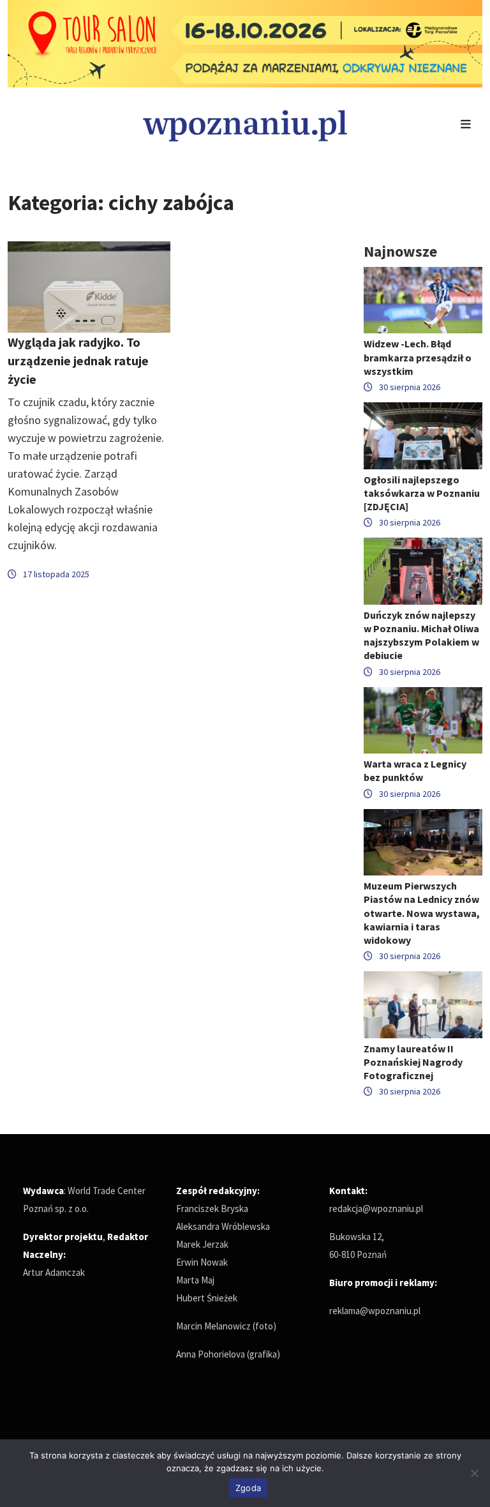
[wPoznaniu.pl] (245, 124)
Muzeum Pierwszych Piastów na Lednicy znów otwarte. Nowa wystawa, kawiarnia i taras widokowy (422, 912)
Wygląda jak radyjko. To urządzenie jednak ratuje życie (78, 360)
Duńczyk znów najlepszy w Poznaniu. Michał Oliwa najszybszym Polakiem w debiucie (421, 635)
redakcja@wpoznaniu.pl (376, 1208)
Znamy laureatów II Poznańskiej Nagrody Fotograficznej (413, 1062)
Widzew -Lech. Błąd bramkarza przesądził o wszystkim (417, 357)
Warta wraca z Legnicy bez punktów (415, 770)
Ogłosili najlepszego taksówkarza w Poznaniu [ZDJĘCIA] (422, 493)
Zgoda (248, 1488)
